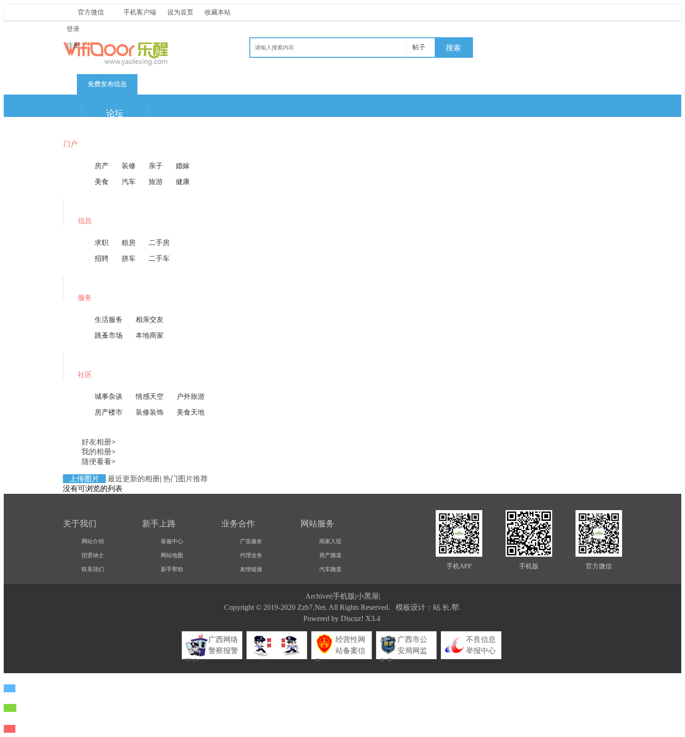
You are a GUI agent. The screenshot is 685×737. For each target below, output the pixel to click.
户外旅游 (191, 396)
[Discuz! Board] (133, 63)
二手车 (159, 258)
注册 (73, 45)
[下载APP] (9, 729)
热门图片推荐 (185, 479)
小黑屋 (367, 596)
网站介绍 (93, 541)
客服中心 (172, 541)
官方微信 (91, 12)
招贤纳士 (93, 555)
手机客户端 (139, 12)
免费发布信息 (107, 84)
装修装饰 (150, 412)
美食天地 (191, 412)
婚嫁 (183, 166)
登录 (73, 29)
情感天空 (150, 396)
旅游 (156, 181)
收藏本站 (218, 12)
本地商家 (150, 335)
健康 (183, 181)
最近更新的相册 (134, 479)
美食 (102, 181)
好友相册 (96, 442)
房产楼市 (109, 412)
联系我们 (93, 569)
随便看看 (96, 461)
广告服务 (251, 541)
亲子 (156, 166)
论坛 (114, 113)
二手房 (159, 242)
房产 (102, 166)
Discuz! (352, 618)
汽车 (129, 181)
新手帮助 (172, 569)
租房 (129, 242)
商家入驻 (330, 541)
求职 (102, 242)
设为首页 (180, 12)
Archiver (318, 596)
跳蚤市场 (109, 335)
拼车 (129, 258)
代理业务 (251, 555)
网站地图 (172, 555)
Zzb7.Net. (312, 607)
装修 (129, 166)
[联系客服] (9, 688)
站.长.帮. (447, 607)
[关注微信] (10, 708)
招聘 (102, 258)
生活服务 (109, 319)
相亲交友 (150, 319)
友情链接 (251, 569)
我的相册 (96, 452)
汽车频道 (330, 569)
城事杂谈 (109, 396)
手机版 (344, 596)
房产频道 (330, 555)
